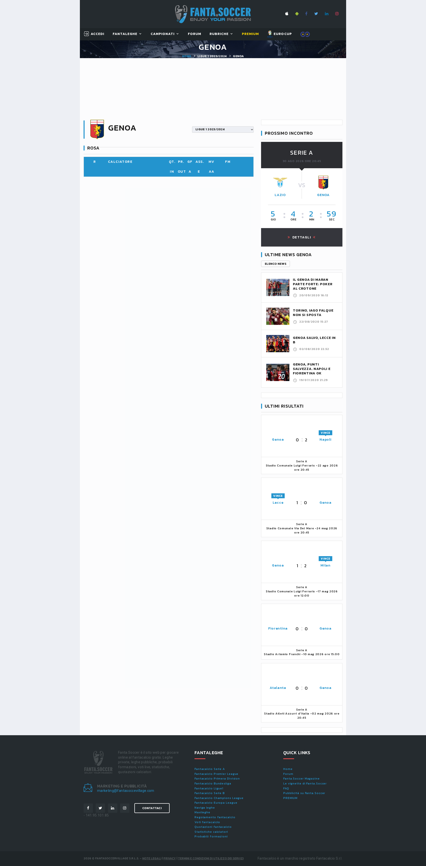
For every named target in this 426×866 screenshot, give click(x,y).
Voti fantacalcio (207, 822)
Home (186, 56)
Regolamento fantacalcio (215, 817)
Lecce (278, 502)
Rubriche (219, 34)
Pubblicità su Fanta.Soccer (304, 793)
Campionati (163, 34)
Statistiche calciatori (211, 832)
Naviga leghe (205, 807)
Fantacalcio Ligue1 (209, 788)
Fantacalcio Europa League (216, 802)
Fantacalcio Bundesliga (213, 783)
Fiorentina (278, 628)
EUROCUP (282, 33)
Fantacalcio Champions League (219, 798)
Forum (194, 34)
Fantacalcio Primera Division (217, 778)
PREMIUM (290, 798)
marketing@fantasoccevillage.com (125, 791)
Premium (250, 34)
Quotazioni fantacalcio (213, 827)
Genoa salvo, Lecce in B (314, 340)
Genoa (323, 195)
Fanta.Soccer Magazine (301, 778)
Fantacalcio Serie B (210, 793)
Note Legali (151, 858)
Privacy (169, 858)
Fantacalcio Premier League (216, 774)
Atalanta (278, 687)
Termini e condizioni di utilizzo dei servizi (211, 858)
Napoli (325, 439)
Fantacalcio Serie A (210, 769)
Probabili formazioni (211, 836)
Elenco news (275, 264)
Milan (325, 565)
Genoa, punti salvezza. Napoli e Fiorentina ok (312, 369)
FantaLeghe (125, 34)
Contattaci (152, 808)
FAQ (286, 788)
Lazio (280, 195)
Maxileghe (202, 812)
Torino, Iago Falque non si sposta (313, 312)
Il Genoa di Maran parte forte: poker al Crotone (313, 284)
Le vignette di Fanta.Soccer (305, 783)
